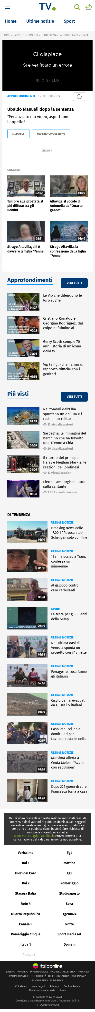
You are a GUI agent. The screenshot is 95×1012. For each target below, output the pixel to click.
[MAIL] (89, 6)
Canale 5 (25, 924)
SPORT (56, 609)
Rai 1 (25, 863)
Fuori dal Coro (25, 873)
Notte (69, 924)
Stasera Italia (25, 893)
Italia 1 (25, 944)
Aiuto (63, 990)
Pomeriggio (69, 883)
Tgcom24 (69, 914)
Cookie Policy (72, 986)
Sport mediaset (69, 934)
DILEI (51, 976)
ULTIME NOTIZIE (62, 522)
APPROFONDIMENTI (26, 35)
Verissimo (25, 853)
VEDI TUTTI (74, 283)
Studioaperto (69, 893)
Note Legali (38, 986)
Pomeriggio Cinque (25, 934)
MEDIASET (18, 133)
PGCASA (83, 972)
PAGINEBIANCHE (19, 976)
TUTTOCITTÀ (38, 976)
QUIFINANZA (78, 976)
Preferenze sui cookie (42, 990)
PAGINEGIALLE (39, 972)
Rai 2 (25, 883)
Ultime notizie (40, 21)
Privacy (54, 986)
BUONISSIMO (40, 980)
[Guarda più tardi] (79, 96)
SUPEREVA (56, 980)
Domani (70, 944)
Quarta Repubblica (25, 914)
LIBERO (10, 972)
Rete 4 (26, 904)
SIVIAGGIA (63, 976)
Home (11, 21)
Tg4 (69, 853)
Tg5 (69, 873)
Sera (69, 904)
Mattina (70, 863)
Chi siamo (21, 986)
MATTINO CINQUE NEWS (51, 133)
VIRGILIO (22, 972)
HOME (6, 35)
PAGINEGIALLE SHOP (63, 972)
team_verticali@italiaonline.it (34, 836)
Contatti (28, 955)
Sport (69, 21)
